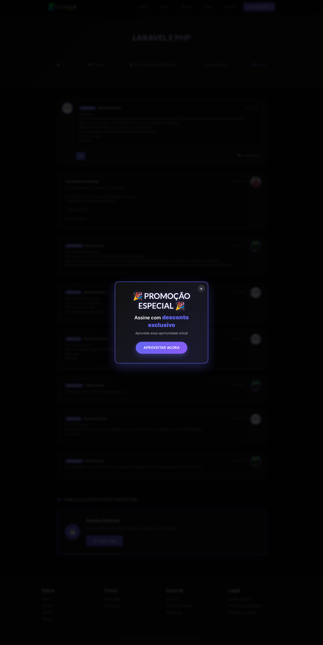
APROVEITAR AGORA (161, 347)
